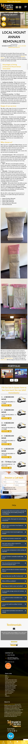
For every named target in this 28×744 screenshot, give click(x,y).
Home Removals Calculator (10, 686)
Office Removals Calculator (10, 688)
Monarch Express (8, 358)
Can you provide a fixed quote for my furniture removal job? (13, 519)
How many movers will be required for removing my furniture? (11, 544)
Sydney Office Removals (8, 201)
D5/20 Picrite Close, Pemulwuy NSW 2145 (13, 658)
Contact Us (7, 696)
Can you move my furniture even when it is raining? (12, 611)
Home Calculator (17, 743)
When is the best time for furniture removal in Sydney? (13, 570)
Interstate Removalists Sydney (11, 679)
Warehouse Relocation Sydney (11, 685)
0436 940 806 (11, 655)
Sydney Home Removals (8, 200)
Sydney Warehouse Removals (9, 203)
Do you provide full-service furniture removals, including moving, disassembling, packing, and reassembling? (13, 512)
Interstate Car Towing (9, 689)
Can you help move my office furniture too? (12, 576)
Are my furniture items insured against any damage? (12, 532)
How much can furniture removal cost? (11, 538)
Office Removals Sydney (9, 683)
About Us (7, 677)
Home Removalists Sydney (10, 682)
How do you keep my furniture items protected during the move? (11, 563)
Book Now (5, 405)
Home (6, 675)
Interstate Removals (7, 204)
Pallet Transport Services (10, 690)
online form (3, 359)
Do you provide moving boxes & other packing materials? (13, 550)
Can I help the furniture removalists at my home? (12, 598)
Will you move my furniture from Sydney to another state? (12, 526)
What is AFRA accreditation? (9, 581)
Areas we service (8, 693)
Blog (6, 694)
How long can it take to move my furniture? (12, 586)
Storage (6, 678)
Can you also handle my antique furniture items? (12, 604)
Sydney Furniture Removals (8, 198)
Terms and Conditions (9, 692)
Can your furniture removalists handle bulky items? (12, 557)
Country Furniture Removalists (11, 681)
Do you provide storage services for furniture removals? (13, 591)
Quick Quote (10, 743)
